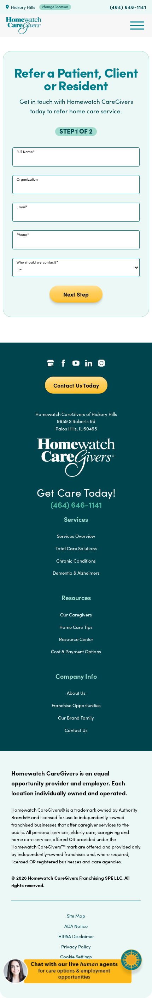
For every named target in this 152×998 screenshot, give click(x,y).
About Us (76, 693)
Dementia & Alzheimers (76, 573)
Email (21, 206)
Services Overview (76, 536)
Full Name (25, 151)
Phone (22, 234)
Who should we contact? (37, 262)
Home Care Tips (76, 627)
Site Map (76, 916)
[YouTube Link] (76, 364)
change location (55, 6)
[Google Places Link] (50, 364)
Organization (27, 179)
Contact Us (76, 730)
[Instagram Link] (101, 364)
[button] (72, 987)
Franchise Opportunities (76, 705)
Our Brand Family (76, 718)
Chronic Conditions (76, 561)
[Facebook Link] (63, 364)
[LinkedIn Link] (88, 364)
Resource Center (76, 639)
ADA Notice (76, 926)
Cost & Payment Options (76, 651)
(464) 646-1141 (128, 7)
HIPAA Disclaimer (76, 936)
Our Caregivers (76, 614)
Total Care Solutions (76, 548)
